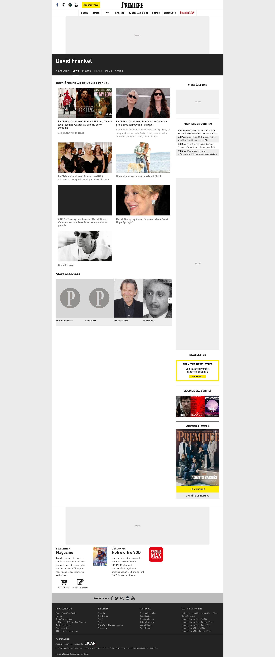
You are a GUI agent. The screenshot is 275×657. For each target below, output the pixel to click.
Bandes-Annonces (138, 13)
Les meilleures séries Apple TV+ (196, 625)
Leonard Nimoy (121, 320)
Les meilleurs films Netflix (193, 628)
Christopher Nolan (148, 613)
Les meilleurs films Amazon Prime (197, 631)
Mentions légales (62, 654)
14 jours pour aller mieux (67, 631)
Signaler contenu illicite (79, 654)
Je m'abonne (197, 489)
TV (107, 13)
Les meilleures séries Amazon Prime (198, 622)
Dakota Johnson (147, 619)
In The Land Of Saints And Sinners (71, 622)
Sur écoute (102, 628)
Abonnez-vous (91, 4)
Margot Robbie (146, 625)
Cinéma (84, 13)
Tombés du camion (64, 619)
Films (108, 71)
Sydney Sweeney (147, 622)
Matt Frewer (90, 320)
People (156, 13)
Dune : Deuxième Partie (66, 613)
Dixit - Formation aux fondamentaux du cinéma (140, 648)
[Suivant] (170, 300)
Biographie (62, 71)
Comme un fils (62, 628)
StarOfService (115, 648)
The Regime (103, 616)
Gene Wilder (148, 320)
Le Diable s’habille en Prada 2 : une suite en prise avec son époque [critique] (141, 123)
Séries (96, 13)
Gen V (100, 619)
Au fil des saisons (63, 625)
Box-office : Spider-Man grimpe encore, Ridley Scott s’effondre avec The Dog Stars (197, 132)
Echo (100, 622)
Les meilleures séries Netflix (194, 619)
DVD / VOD (119, 13)
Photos (86, 71)
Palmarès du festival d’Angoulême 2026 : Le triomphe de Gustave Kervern (197, 153)
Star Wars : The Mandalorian (110, 625)
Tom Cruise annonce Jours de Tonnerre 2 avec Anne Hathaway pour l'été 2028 (196, 146)
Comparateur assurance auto (67, 648)
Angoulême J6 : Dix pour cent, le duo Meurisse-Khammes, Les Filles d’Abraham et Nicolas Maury (197, 139)
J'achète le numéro (197, 495)
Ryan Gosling (145, 616)
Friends (101, 613)
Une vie (59, 616)
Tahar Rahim (145, 628)
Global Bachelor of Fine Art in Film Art (94, 648)
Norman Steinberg (64, 320)
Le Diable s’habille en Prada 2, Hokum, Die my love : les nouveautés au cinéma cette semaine (85, 124)
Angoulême (170, 13)
